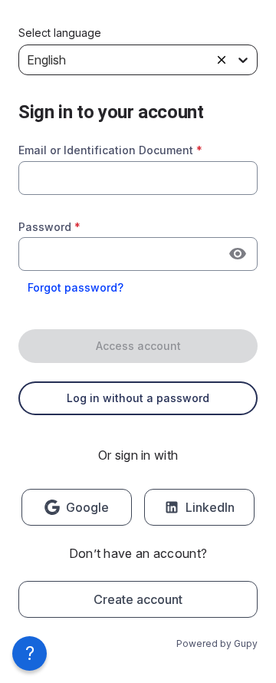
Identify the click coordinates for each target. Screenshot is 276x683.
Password (49, 226)
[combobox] (138, 178)
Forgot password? (75, 287)
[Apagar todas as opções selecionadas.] (221, 60)
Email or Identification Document (110, 150)
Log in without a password (138, 397)
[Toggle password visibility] (237, 254)
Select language (59, 33)
